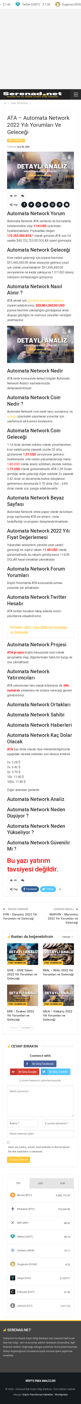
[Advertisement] (40, 49)
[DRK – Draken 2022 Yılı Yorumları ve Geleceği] (22, 995)
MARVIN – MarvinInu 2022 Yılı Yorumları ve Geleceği (63, 918)
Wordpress (61, 1394)
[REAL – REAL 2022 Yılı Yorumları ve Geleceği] (58, 954)
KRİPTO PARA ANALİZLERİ (40, 1380)
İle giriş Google (27, 1071)
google (12, 416)
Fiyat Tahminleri (16, 140)
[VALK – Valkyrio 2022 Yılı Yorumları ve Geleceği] (58, 995)
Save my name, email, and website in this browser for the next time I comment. (39, 1149)
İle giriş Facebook (43, 1063)
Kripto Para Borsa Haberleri (37, 1394)
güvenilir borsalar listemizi (46, 300)
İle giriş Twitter (58, 1071)
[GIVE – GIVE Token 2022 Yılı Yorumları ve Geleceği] (22, 954)
